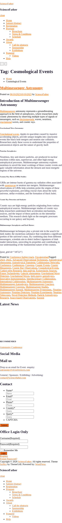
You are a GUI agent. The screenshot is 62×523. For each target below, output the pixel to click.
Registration (11, 26)
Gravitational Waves (19, 276)
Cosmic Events (42, 265)
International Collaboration (12, 281)
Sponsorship (18, 47)
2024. (8, 259)
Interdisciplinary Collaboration (41, 278)
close (2, 15)
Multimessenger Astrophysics (14, 284)
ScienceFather (6, 3)
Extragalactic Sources (46, 270)
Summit (40, 297)
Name (9, 390)
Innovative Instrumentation (12, 278)
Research (4, 297)
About (9, 42)
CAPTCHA (12, 420)
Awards (9, 39)
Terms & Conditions (21, 34)
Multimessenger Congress (12, 287)
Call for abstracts (20, 45)
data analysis (29, 270)
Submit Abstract (13, 23)
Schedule (16, 36)
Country (10, 408)
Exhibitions (17, 50)
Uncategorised (42, 257)
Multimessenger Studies (37, 287)
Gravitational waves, (10, 134)
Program (10, 28)
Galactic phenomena (30, 273)
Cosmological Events (48, 268)
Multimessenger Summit (11, 289)
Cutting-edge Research (11, 270)
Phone (9, 402)
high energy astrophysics (42, 276)
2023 (2, 259)
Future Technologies (9, 273)
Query (9, 414)
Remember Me (11, 450)
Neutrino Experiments (41, 292)
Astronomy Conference (11, 347)
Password (9, 444)
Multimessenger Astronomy (21, 88)
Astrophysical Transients (23, 262)
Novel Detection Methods (24, 295)
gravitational (6, 122)
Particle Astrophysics (47, 295)
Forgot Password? (8, 459)
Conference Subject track (22, 257)
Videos (15, 55)
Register (4, 456)
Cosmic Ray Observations (24, 268)
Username (10, 438)
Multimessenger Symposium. (38, 289)
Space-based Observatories (23, 297)
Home (9, 20)
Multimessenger (7, 111)
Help (8, 58)
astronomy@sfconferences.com (15, 370)
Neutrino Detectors (21, 292)
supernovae (10, 185)
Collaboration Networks (48, 262)
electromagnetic (27, 119)
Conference (5, 265)
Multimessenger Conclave (41, 284)
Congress (29, 265)
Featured (10, 53)
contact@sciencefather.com (13, 377)
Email (9, 396)
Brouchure (17, 31)
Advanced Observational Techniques (30, 259)
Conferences (18, 265)
